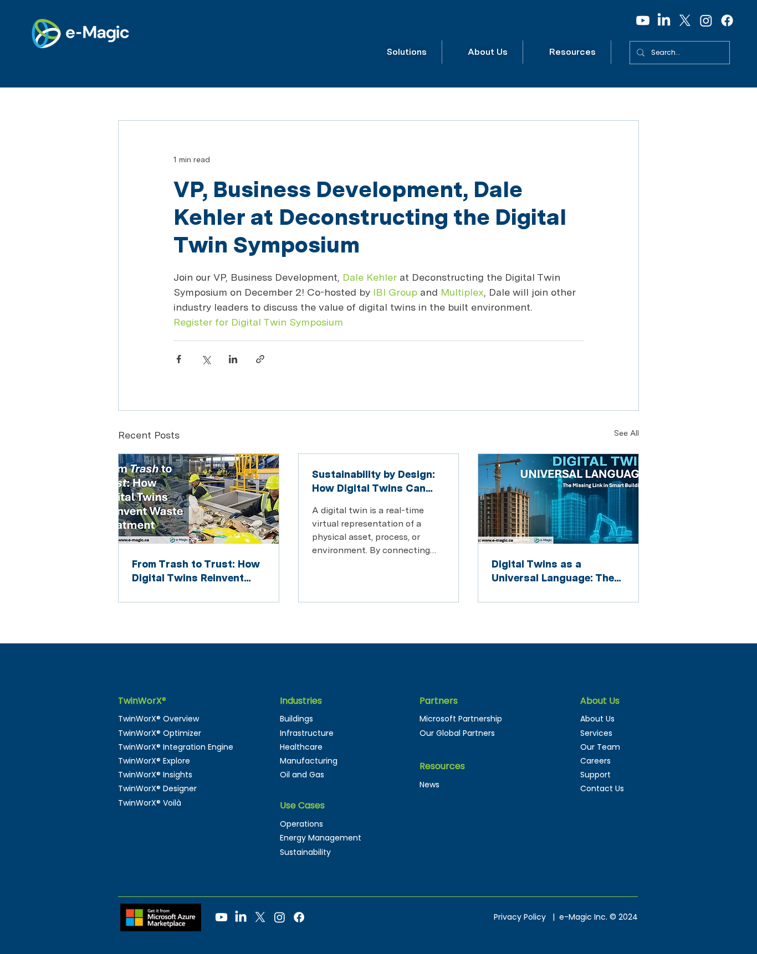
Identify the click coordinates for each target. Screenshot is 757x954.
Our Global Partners (457, 733)
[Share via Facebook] (178, 359)
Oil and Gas (302, 774)
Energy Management (320, 837)
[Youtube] (643, 20)
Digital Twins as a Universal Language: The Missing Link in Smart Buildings (553, 571)
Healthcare (301, 746)
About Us (597, 718)
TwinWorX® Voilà (149, 802)
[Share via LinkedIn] (233, 359)
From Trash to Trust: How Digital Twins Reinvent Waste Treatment (196, 571)
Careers (595, 760)
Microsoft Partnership (461, 718)
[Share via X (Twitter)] (206, 359)
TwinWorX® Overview (158, 718)
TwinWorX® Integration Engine (175, 746)
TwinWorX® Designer (157, 788)
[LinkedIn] (664, 20)
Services (596, 733)
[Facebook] (727, 20)
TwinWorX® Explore (154, 760)
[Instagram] (706, 20)
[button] (407, 52)
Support (595, 774)
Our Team (600, 746)
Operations (301, 823)
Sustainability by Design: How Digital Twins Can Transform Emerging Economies (373, 481)
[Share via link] (260, 359)
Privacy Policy (522, 916)
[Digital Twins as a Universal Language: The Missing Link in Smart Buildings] (558, 499)
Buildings (296, 718)
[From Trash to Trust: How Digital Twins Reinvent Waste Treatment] (199, 499)
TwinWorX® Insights (155, 774)
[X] (685, 20)
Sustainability (305, 852)
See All (626, 433)
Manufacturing (308, 760)
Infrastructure (307, 733)
